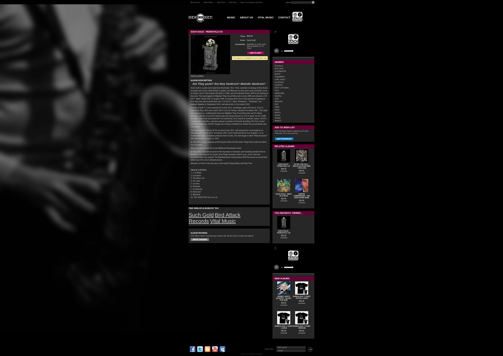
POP (276, 104)
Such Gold (251, 40)
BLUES (277, 74)
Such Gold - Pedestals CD (283, 232)
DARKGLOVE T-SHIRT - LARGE (284, 327)
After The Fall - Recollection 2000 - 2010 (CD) (301, 166)
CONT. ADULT (280, 80)
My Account (195, 2)
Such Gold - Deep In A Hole (283, 195)
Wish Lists (221, 2)
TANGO (278, 118)
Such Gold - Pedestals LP (283, 165)
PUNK (277, 107)
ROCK (277, 110)
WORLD (278, 121)
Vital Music (223, 221)
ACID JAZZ (279, 69)
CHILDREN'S (280, 77)
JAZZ (277, 99)
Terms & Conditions (248, 354)
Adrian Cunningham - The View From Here (301, 196)
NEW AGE (279, 102)
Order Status (208, 2)
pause (276, 51)
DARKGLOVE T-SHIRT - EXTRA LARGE (302, 297)
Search (288, 2)
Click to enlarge (197, 76)
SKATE (277, 115)
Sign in (243, 2)
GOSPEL (278, 96)
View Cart (232, 2)
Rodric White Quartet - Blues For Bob (283, 298)
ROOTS (278, 113)
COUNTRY (279, 85)
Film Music (279, 66)
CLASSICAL (279, 82)
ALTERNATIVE (280, 71)
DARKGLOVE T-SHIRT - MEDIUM (302, 327)
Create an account (255, 2)
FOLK (277, 91)
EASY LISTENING (282, 88)
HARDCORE (279, 93)
